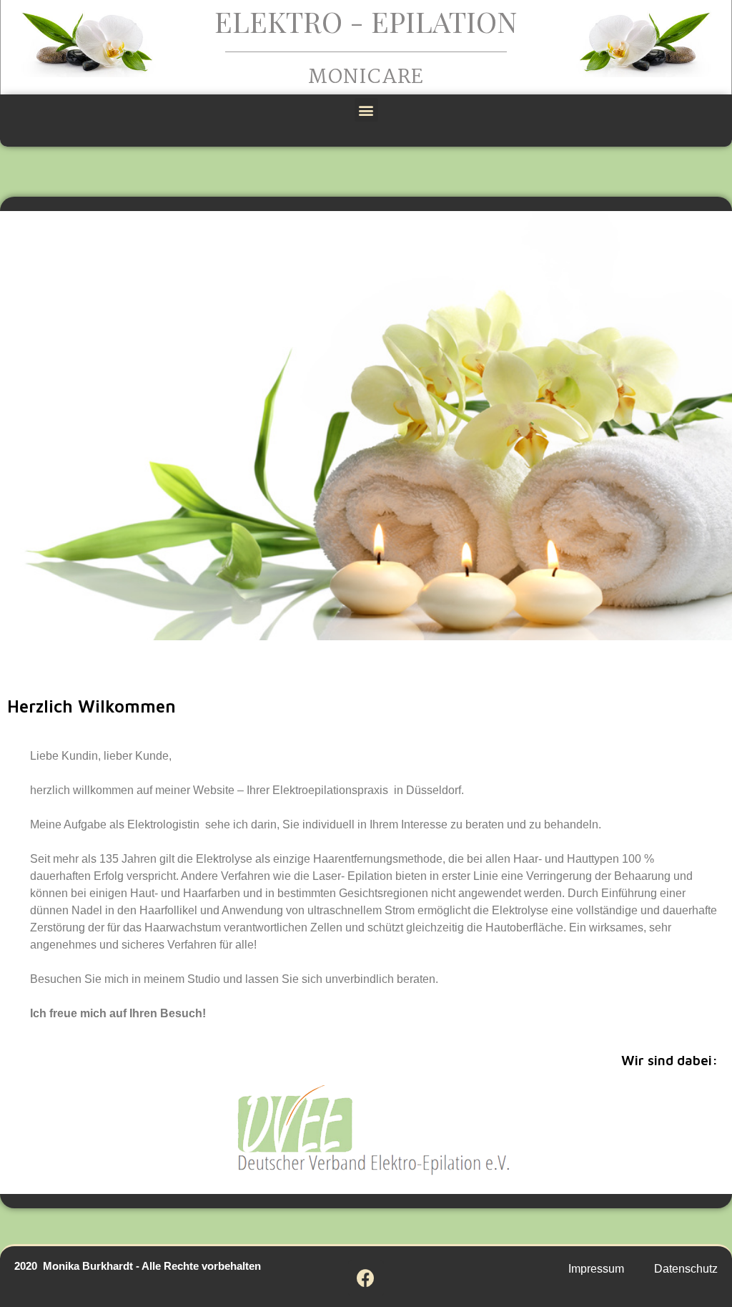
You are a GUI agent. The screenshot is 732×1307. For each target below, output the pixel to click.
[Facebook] (366, 1278)
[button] (366, 110)
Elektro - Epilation (366, 21)
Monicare (366, 78)
